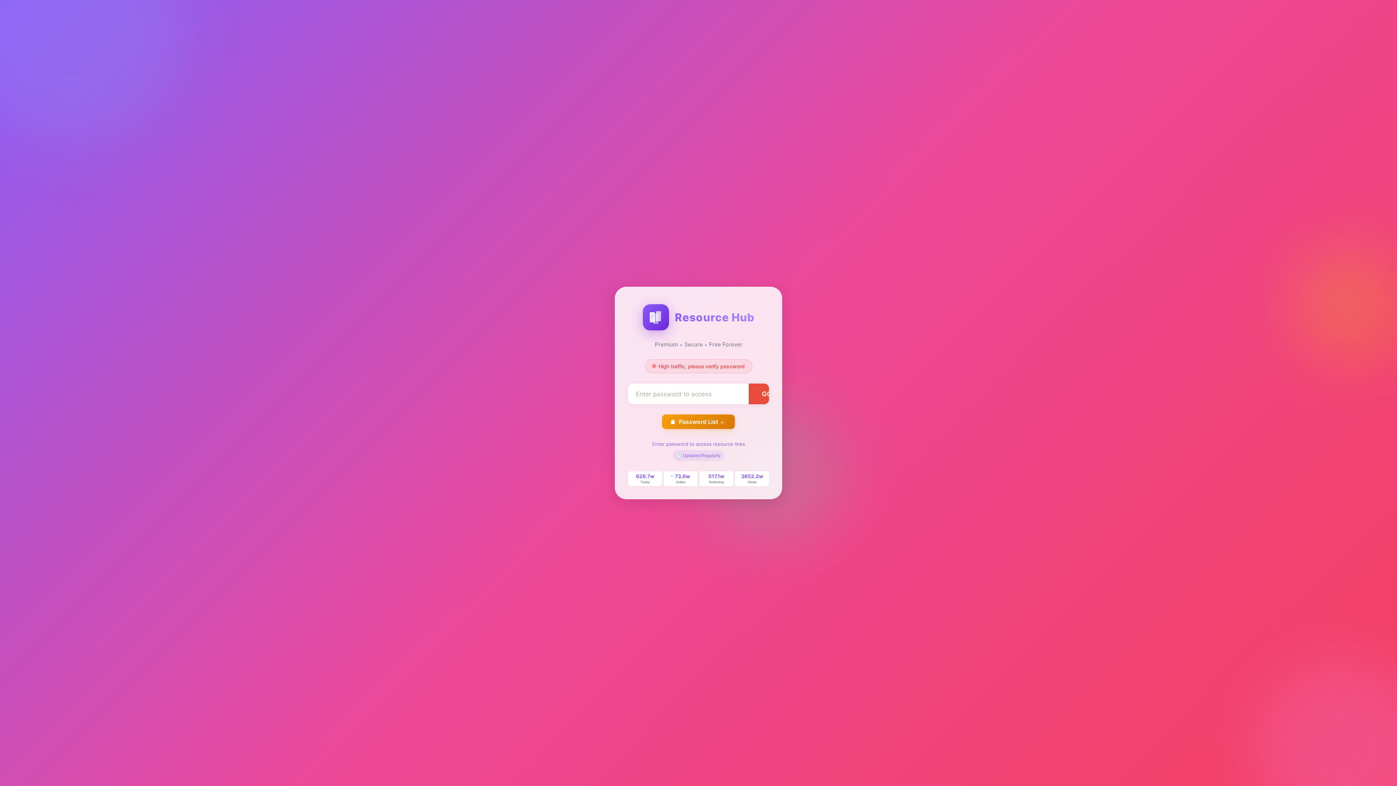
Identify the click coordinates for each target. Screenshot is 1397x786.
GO (767, 394)
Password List (698, 421)
